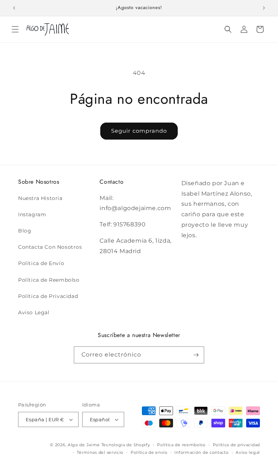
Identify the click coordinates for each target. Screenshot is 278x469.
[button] (15, 29)
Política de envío (149, 452)
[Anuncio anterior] (14, 8)
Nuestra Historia (40, 198)
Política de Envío (41, 263)
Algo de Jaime (84, 444)
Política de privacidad (236, 444)
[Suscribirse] (196, 354)
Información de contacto (201, 452)
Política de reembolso (181, 444)
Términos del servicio (100, 452)
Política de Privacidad (48, 296)
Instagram (32, 214)
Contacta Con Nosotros (50, 247)
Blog (24, 230)
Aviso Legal (34, 312)
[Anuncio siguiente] (264, 8)
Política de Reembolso (49, 280)
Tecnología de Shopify (125, 444)
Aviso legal (248, 452)
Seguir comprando (139, 130)
